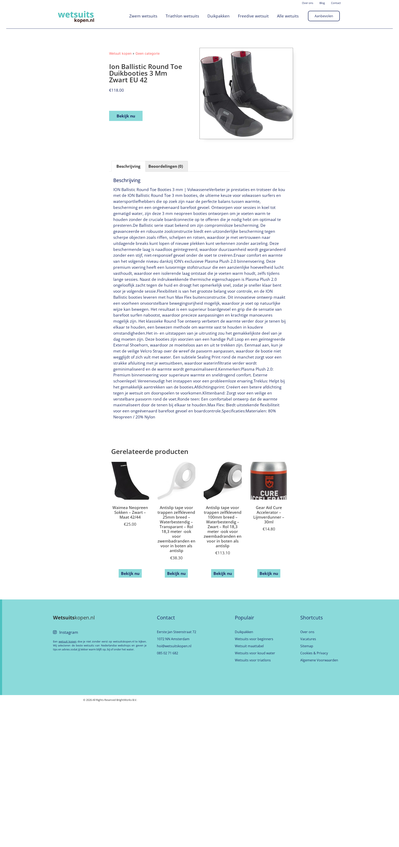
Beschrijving (128, 166)
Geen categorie (147, 53)
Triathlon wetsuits (182, 16)
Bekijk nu (126, 116)
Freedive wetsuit (253, 16)
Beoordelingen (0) (165, 166)
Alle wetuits (288, 16)
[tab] (128, 166)
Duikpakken (218, 16)
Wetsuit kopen (120, 53)
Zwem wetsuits (143, 16)
